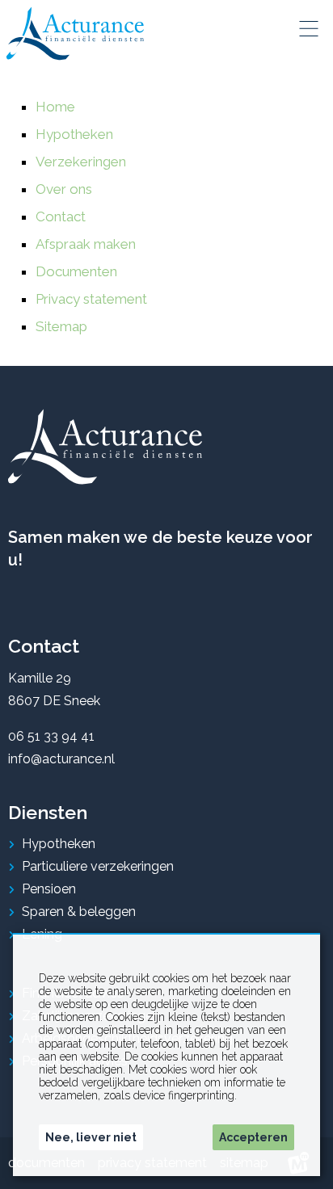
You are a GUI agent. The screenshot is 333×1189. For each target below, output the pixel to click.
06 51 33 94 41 (51, 736)
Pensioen (49, 889)
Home (55, 107)
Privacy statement (91, 299)
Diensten (47, 812)
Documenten (76, 271)
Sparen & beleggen (79, 911)
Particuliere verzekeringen (98, 866)
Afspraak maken (86, 244)
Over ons (64, 189)
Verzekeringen (81, 161)
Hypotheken (74, 134)
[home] (75, 33)
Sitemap (61, 326)
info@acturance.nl (61, 759)
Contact (61, 216)
